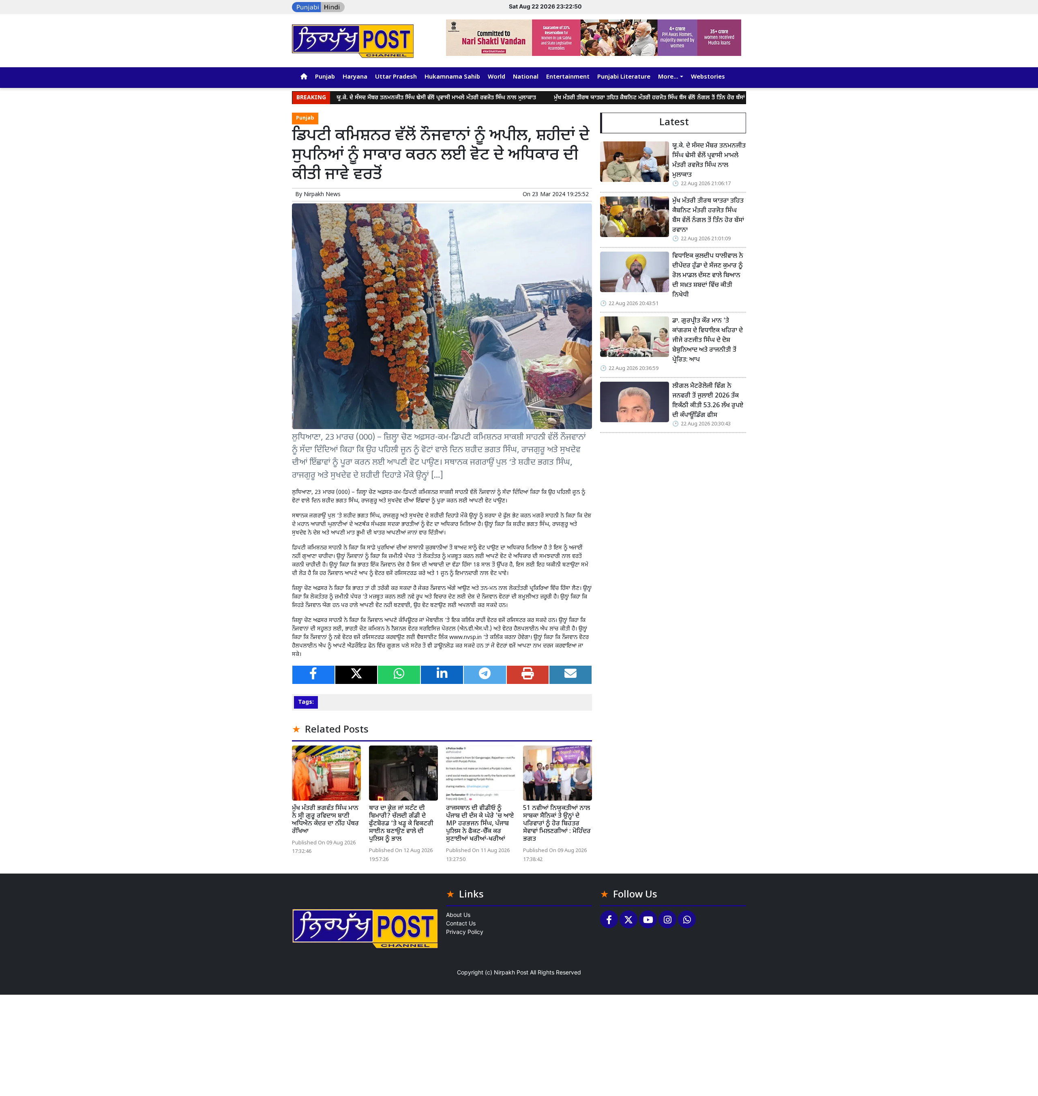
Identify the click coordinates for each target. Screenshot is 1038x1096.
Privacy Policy (464, 931)
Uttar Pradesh (396, 77)
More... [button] (668, 77)
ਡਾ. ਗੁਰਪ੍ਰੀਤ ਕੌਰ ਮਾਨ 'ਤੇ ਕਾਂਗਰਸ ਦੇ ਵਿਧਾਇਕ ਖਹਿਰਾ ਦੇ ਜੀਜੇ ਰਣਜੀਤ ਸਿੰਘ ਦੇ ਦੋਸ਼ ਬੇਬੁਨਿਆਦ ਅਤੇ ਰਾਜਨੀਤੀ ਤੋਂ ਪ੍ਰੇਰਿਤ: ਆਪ (707, 340)
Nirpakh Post (511, 972)
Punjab (325, 77)
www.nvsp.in (465, 637)
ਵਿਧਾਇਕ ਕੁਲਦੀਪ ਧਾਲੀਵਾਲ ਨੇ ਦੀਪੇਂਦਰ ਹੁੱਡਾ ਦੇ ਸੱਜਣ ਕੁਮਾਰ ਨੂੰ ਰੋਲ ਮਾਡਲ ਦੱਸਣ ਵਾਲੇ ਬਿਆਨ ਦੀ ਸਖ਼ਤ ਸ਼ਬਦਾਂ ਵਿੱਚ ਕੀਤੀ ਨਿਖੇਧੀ (708, 275)
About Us (458, 914)
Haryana (355, 77)
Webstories (708, 77)
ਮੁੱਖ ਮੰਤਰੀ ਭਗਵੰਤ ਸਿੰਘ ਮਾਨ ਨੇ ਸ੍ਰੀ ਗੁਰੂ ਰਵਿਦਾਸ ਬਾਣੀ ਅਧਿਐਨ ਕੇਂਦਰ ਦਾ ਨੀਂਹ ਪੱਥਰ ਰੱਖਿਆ (325, 820)
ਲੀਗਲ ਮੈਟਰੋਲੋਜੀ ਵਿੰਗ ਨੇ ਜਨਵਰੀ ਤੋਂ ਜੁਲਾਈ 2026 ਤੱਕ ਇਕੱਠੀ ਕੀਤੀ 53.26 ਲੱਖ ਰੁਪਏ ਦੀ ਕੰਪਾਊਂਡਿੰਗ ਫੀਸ (707, 401)
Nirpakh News (322, 195)
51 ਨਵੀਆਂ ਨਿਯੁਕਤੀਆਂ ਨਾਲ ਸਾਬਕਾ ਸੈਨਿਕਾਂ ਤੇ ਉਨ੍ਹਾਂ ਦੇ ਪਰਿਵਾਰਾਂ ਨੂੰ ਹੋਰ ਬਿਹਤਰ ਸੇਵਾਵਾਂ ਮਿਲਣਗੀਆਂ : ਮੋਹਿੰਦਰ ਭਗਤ (557, 824)
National (525, 77)
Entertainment (568, 77)
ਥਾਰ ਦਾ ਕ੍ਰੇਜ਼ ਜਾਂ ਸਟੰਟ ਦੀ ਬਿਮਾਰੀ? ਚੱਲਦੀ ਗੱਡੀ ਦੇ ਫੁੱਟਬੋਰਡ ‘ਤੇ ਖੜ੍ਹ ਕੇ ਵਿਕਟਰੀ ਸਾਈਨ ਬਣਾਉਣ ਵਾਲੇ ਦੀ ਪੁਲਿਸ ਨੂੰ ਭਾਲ (401, 824)
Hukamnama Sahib (452, 77)
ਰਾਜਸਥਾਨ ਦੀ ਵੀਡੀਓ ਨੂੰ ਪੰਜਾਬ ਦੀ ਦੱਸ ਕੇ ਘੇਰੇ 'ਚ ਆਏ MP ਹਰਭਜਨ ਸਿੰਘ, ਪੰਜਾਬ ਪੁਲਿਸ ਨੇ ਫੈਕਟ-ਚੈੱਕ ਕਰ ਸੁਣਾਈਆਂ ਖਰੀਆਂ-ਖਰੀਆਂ (480, 824)
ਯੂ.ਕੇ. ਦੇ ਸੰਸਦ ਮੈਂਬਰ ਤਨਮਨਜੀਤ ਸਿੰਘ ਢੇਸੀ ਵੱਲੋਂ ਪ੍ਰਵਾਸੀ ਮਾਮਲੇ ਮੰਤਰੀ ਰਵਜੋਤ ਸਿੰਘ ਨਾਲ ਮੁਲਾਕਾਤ (389, 98)
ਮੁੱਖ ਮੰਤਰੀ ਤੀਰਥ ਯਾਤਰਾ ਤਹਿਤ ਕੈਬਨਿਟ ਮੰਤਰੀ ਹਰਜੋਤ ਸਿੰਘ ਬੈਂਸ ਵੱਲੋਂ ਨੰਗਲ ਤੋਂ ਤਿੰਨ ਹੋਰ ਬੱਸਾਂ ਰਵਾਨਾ (610, 98)
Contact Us (461, 923)
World (496, 77)
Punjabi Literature (623, 77)
